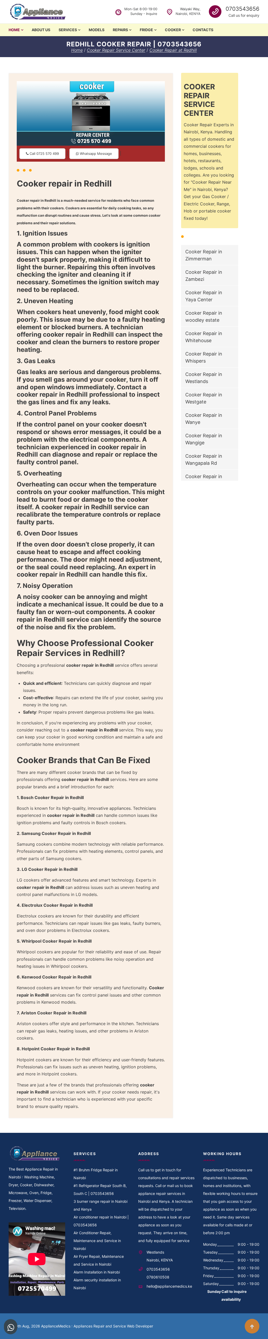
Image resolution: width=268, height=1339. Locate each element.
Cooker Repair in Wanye (203, 418)
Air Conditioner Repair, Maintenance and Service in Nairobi (97, 1241)
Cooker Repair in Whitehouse (203, 337)
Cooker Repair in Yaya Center (203, 296)
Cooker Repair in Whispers (203, 357)
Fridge (146, 30)
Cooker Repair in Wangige (203, 439)
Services (68, 30)
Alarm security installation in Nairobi (97, 1284)
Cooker (173, 30)
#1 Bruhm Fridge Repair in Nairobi (96, 1174)
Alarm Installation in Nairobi (97, 1272)
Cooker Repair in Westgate (203, 398)
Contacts (203, 30)
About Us (41, 30)
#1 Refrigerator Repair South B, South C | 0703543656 (100, 1189)
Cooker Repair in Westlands (203, 377)
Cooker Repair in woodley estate (203, 316)
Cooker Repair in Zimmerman (203, 255)
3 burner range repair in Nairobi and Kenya (100, 1205)
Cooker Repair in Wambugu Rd (203, 480)
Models (96, 30)
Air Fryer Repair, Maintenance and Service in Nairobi (99, 1260)
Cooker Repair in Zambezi (203, 275)
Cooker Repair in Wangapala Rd (203, 459)
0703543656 (242, 9)
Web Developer (140, 1326)
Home (14, 30)
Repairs (120, 30)
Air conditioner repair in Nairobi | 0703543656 (101, 1221)
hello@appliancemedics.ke (169, 1286)
